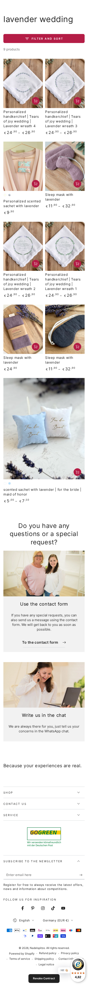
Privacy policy (70, 953)
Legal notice (46, 964)
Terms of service (19, 958)
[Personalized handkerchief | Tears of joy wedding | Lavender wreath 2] (23, 246)
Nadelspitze (37, 948)
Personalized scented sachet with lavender (22, 203)
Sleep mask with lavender (59, 196)
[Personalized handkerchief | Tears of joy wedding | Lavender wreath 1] (65, 246)
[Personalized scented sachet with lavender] (23, 166)
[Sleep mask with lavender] (65, 166)
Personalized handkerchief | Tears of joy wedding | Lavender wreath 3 (63, 119)
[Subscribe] (82, 875)
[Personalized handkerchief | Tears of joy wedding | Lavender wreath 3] (65, 83)
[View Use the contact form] (44, 573)
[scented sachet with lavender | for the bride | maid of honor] (44, 428)
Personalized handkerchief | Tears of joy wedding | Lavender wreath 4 (21, 119)
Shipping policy (44, 958)
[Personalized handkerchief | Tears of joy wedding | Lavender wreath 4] (23, 83)
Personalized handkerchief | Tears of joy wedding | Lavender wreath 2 (21, 281)
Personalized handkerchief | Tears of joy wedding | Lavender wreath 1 (63, 281)
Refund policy (47, 953)
